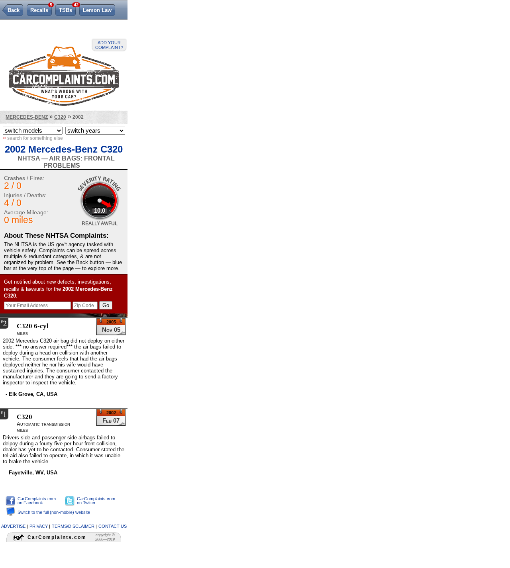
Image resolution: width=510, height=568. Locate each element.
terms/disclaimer (73, 526)
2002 (78, 116)
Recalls (41, 8)
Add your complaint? (109, 45)
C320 (60, 116)
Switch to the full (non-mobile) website (54, 512)
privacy (38, 526)
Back (14, 10)
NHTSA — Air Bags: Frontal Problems (66, 162)
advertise (13, 526)
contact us (112, 526)
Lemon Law (97, 10)
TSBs (67, 8)
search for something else (33, 138)
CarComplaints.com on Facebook (37, 500)
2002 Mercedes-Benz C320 (64, 149)
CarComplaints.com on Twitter (96, 500)
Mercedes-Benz (27, 116)
